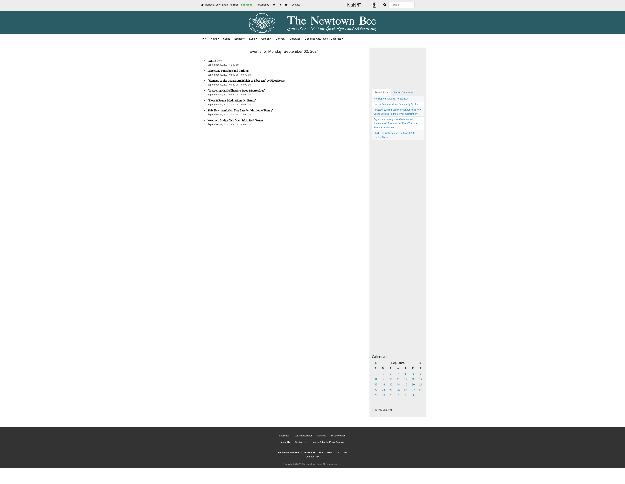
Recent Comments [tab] (403, 92)
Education (239, 38)
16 (383, 384)
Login (225, 4)
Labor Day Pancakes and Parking (228, 70)
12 (405, 379)
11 (398, 379)
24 (390, 389)
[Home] (204, 38)
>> (420, 363)
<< (375, 363)
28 (420, 389)
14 (420, 379)
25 (398, 389)
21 (420, 384)
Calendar (280, 38)
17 (390, 384)
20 (413, 384)
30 (383, 395)
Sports (226, 38)
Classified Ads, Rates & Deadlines (323, 38)
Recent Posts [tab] (381, 92)
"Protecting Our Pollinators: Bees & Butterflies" (236, 90)
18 (398, 384)
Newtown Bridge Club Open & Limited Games (235, 120)
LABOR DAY (215, 60)
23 (383, 389)
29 (376, 395)
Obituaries (295, 38)
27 (413, 389)
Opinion (265, 38)
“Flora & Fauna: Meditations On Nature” (232, 100)
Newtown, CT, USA (354, 5)
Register (233, 4)
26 (405, 389)
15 (376, 384)
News (214, 38)
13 (413, 379)
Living (252, 38)
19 (405, 384)
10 (390, 379)
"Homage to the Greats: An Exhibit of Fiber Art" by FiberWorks (246, 80)
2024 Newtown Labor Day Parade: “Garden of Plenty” (240, 110)
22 (376, 389)
